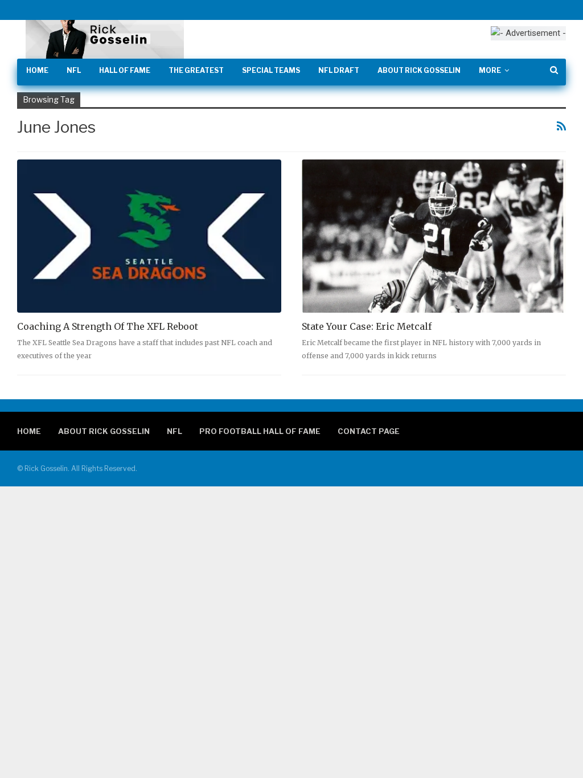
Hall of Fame (124, 70)
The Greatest (196, 70)
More (490, 70)
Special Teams (271, 70)
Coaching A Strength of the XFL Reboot (107, 326)
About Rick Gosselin (419, 70)
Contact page (369, 431)
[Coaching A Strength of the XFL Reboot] (149, 236)
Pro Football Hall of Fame (260, 431)
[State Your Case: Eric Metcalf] (434, 236)
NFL (74, 70)
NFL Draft (338, 70)
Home (37, 70)
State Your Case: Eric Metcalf (367, 326)
